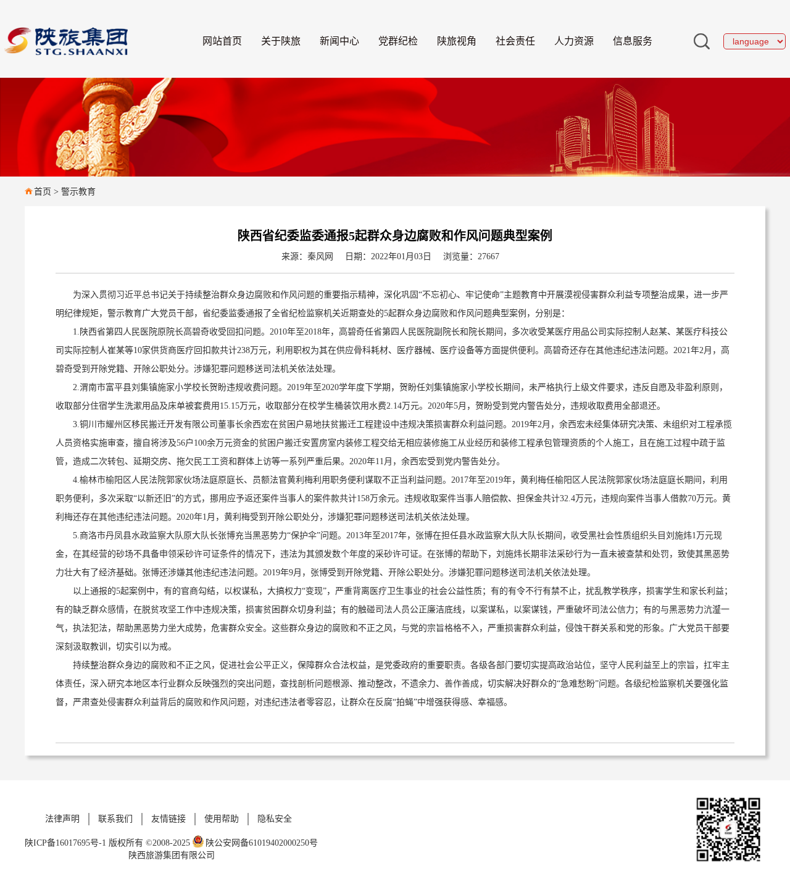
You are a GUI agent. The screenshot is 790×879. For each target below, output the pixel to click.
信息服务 (632, 41)
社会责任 (515, 41)
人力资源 (574, 41)
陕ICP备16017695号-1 (65, 843)
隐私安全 (274, 818)
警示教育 (78, 191)
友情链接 (168, 818)
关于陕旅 (281, 41)
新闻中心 (339, 41)
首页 (42, 191)
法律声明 (62, 818)
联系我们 (115, 818)
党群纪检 (398, 41)
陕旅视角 (456, 41)
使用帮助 (221, 818)
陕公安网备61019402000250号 (262, 843)
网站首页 (222, 41)
